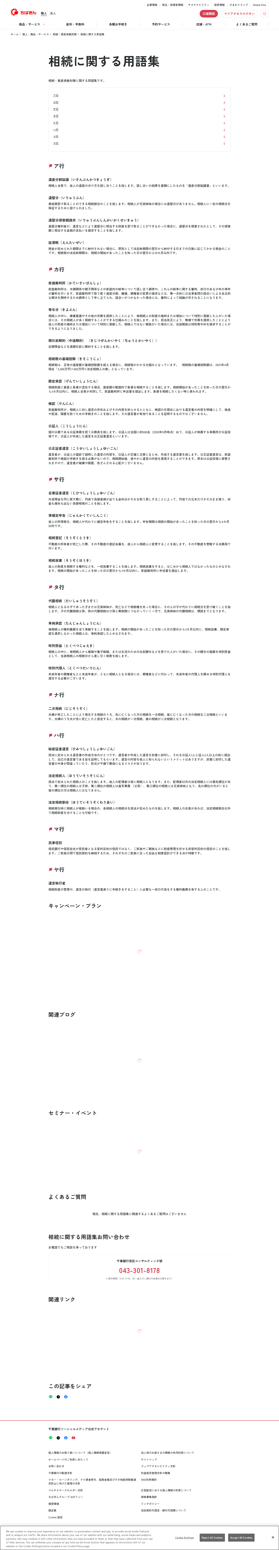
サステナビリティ (198, 5)
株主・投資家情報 (172, 5)
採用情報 (219, 5)
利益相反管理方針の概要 (155, 1473)
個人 (44, 13)
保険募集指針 (149, 1497)
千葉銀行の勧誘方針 (60, 1473)
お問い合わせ (56, 1466)
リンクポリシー (150, 1504)
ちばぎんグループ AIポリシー (65, 1497)
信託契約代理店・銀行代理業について (163, 1510)
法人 (53, 13)
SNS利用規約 (149, 1479)
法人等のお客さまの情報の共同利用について (167, 1453)
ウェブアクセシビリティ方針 (158, 1466)
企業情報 (152, 5)
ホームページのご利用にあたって (68, 1459)
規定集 (52, 1510)
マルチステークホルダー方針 (65, 1490)
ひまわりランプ (238, 5)
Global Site (259, 5)
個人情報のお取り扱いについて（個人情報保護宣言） (80, 1453)
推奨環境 (53, 1504)
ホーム (15, 34)
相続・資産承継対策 (65, 34)
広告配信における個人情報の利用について (166, 1490)
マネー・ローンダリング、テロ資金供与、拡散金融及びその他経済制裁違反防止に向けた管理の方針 (92, 1481)
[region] (139, 1538)
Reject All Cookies (212, 1537)
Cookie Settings (184, 1537)
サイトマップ (149, 1459)
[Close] (273, 1537)
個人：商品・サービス (35, 34)
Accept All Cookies (241, 1537)
